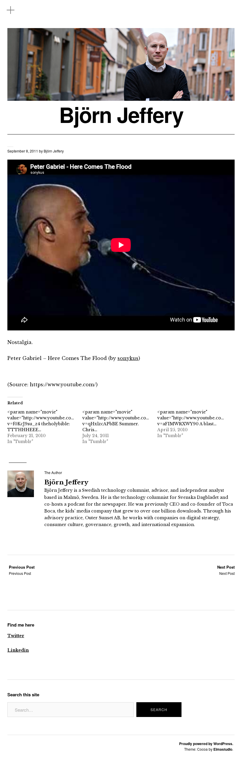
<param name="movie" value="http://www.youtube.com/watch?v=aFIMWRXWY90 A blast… (199, 417)
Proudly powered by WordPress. (206, 743)
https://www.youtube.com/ (63, 384)
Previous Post (22, 570)
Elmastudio (222, 749)
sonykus (127, 358)
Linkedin (18, 650)
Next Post (226, 570)
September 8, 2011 (22, 150)
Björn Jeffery (121, 114)
